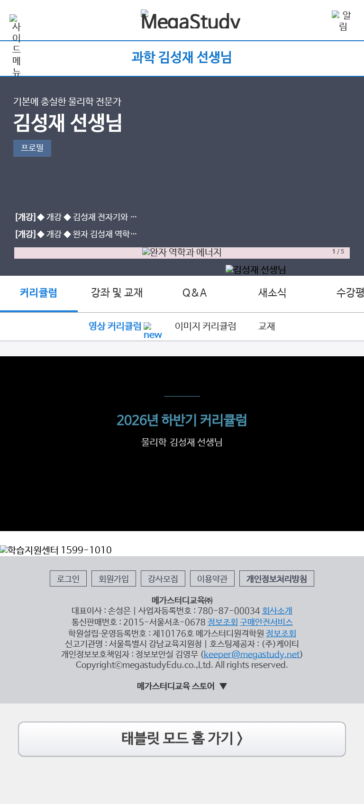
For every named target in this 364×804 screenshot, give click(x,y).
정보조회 (223, 622)
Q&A (194, 293)
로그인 (68, 579)
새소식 (272, 293)
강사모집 (163, 579)
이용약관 (212, 579)
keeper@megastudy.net (252, 654)
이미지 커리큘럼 (206, 326)
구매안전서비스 (266, 622)
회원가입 (114, 579)
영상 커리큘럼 (115, 326)
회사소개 (277, 611)
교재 (266, 326)
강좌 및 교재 (117, 293)
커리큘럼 (39, 293)
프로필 (32, 148)
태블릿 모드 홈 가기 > (182, 739)
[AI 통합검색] (315, 20)
